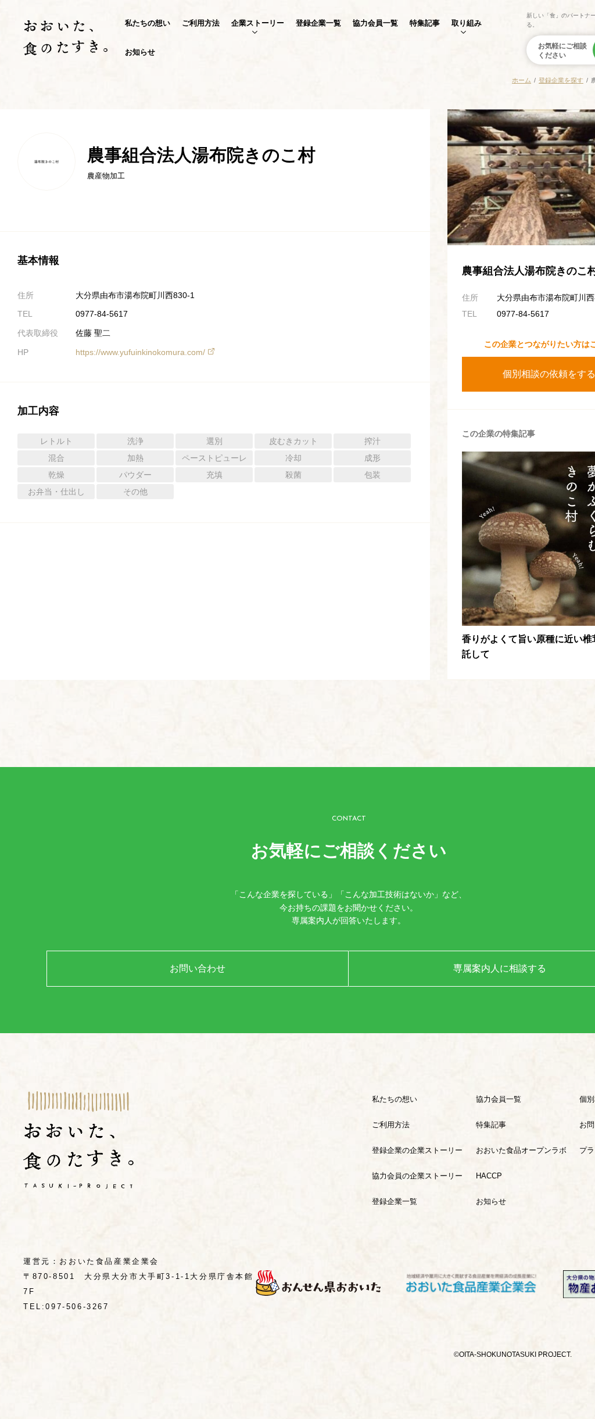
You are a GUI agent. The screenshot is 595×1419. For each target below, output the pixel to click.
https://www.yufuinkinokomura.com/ (140, 352)
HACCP (489, 1175)
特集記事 (425, 23)
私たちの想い (147, 23)
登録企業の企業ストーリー (417, 1150)
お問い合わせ (197, 968)
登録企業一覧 (318, 23)
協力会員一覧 (375, 23)
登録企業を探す (561, 80)
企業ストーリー (257, 23)
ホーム (521, 80)
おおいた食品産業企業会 (109, 1261)
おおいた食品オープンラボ (521, 1150)
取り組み (466, 23)
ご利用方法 (201, 23)
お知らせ (140, 52)
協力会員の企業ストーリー (417, 1175)
